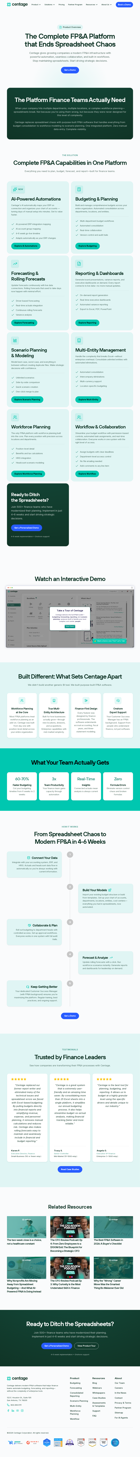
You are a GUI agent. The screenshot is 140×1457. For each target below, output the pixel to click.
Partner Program (75, 4)
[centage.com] (17, 1379)
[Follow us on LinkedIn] (14, 1410)
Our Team (120, 1383)
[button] (36, 4)
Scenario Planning (79, 1401)
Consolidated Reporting (76, 1394)
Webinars (97, 1388)
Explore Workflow (87, 473)
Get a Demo (70, 70)
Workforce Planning (75, 1412)
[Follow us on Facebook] (9, 1410)
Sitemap (119, 1412)
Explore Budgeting (88, 246)
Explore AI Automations (25, 246)
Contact (118, 1398)
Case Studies (99, 1398)
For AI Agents (121, 1417)
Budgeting (75, 1383)
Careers (119, 1388)
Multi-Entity (75, 1406)
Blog (94, 1383)
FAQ (94, 1415)
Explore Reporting (87, 322)
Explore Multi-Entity (88, 399)
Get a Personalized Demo (26, 527)
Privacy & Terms (123, 1402)
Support (96, 1411)
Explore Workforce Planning (28, 473)
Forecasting (76, 1388)
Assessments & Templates (99, 1404)
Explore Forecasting (24, 322)
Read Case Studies (70, 1169)
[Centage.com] (17, 5)
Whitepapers (98, 1393)
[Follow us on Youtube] (18, 1410)
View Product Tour (87, 1345)
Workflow (74, 1419)
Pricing (62, 4)
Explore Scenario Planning (27, 399)
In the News (120, 1393)
